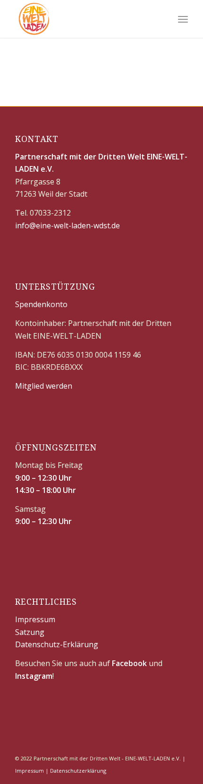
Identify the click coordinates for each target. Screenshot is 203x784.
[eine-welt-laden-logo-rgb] (84, 19)
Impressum (35, 619)
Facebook (129, 663)
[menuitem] (183, 19)
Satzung (29, 632)
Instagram (33, 676)
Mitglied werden (43, 386)
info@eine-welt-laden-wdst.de (67, 225)
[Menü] (183, 19)
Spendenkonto (41, 304)
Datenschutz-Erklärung (56, 644)
